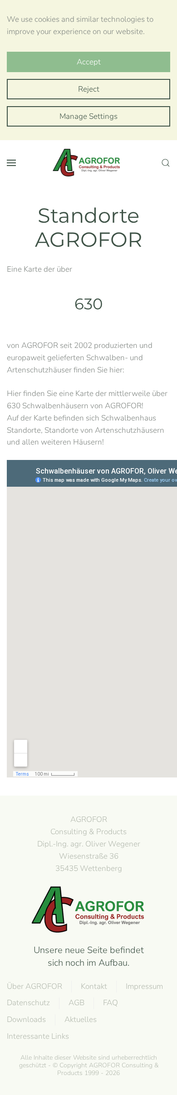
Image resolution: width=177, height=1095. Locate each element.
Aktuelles (80, 1019)
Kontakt (94, 986)
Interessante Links (38, 1036)
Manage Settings (88, 116)
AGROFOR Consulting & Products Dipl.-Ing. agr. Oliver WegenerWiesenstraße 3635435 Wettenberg (88, 843)
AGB (76, 1002)
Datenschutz (28, 1002)
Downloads (26, 1019)
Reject (88, 89)
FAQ (110, 1002)
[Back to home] (88, 163)
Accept (89, 62)
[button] (11, 163)
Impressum (144, 986)
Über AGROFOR (34, 986)
